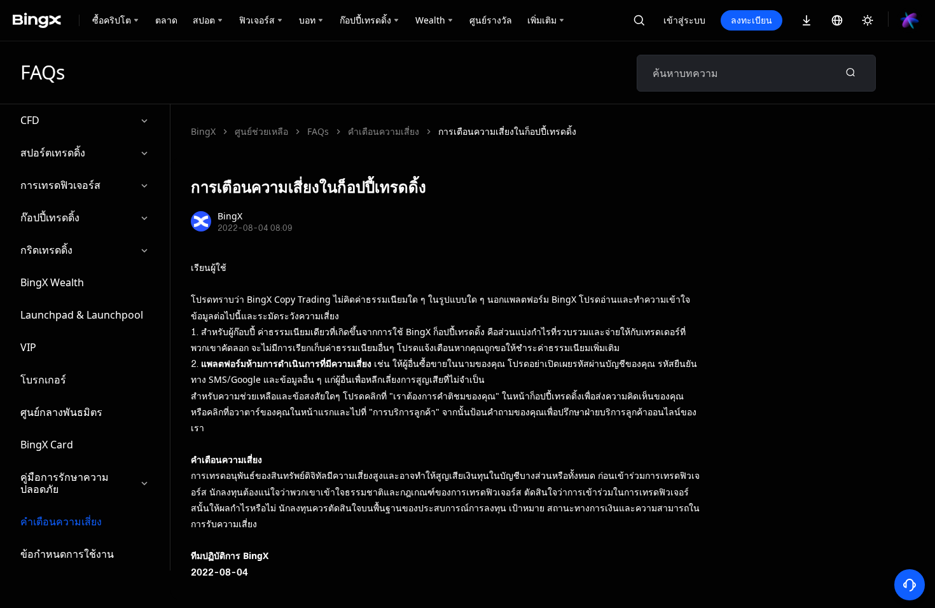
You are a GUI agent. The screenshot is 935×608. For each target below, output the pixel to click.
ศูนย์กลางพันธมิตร (61, 412)
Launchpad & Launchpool (81, 315)
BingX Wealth (52, 282)
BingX (203, 131)
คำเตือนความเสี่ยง (61, 522)
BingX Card (46, 445)
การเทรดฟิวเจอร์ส (60, 185)
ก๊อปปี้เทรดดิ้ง (50, 218)
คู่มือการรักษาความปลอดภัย (64, 483)
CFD (29, 120)
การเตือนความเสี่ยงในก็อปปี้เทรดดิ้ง (507, 131)
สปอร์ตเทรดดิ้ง (52, 153)
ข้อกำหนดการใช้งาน (67, 554)
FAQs (318, 131)
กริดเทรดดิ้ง (46, 250)
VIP (28, 347)
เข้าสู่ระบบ (684, 20)
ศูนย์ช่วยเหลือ (261, 131)
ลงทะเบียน (751, 20)
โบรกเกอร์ (43, 380)
